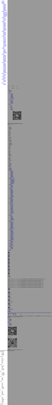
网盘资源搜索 (2, 350)
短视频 (7, 350)
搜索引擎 (5, 350)
